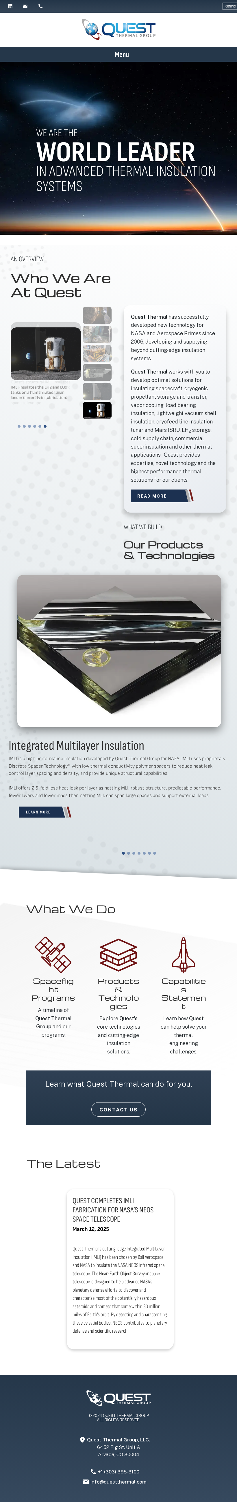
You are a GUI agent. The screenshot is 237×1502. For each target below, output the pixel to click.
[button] (19, 426)
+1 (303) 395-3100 (118, 1472)
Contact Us (118, 1110)
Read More (152, 496)
